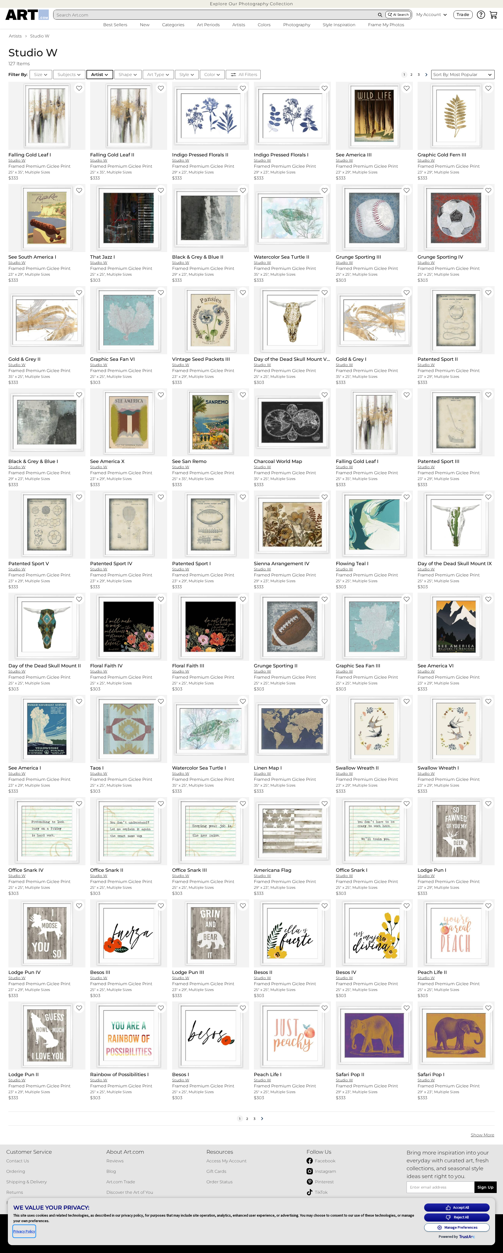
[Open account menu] (445, 14)
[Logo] (27, 14)
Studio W (40, 36)
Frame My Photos (386, 24)
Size (38, 74)
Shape (125, 74)
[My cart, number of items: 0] (493, 14)
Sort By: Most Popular (455, 74)
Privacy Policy (24, 1231)
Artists (15, 36)
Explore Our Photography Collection (251, 3)
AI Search (401, 15)
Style (184, 74)
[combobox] (214, 15)
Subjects (67, 74)
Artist (97, 74)
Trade (463, 14)
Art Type (155, 74)
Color (209, 74)
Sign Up (486, 1187)
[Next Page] (426, 75)
